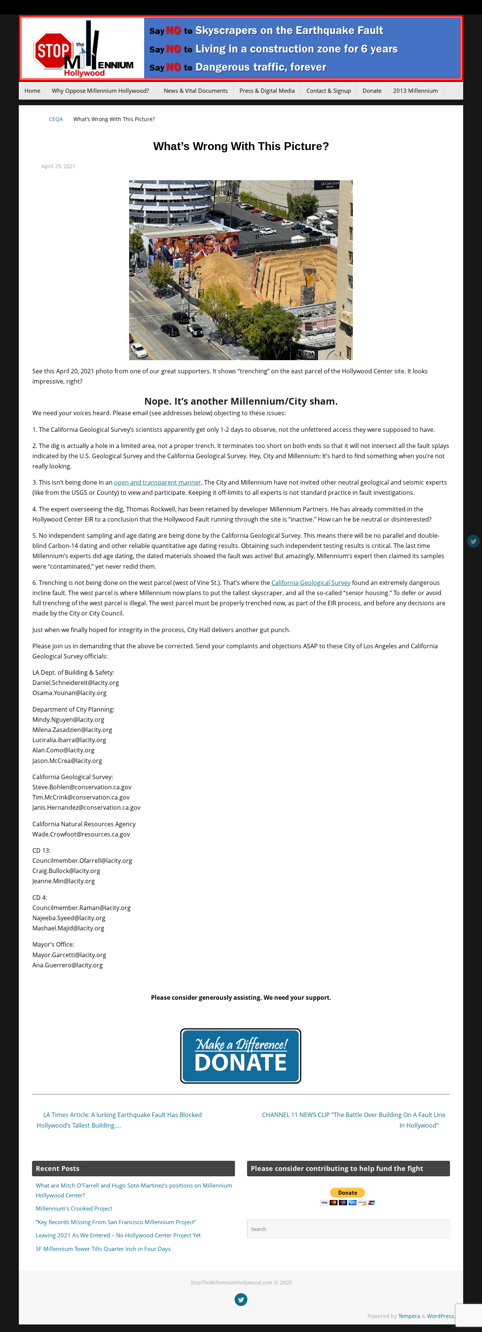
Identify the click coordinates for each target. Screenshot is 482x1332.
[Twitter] (473, 541)
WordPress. (441, 1316)
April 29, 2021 (58, 166)
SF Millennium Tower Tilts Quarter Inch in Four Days (103, 1248)
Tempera (409, 1316)
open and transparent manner (157, 482)
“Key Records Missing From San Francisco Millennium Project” (116, 1222)
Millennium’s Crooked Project (74, 1208)
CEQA (56, 119)
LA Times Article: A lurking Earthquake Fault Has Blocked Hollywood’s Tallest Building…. (119, 1120)
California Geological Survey (311, 583)
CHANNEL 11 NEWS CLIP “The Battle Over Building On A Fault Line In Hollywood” (353, 1120)
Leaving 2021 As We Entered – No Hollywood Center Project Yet (118, 1235)
